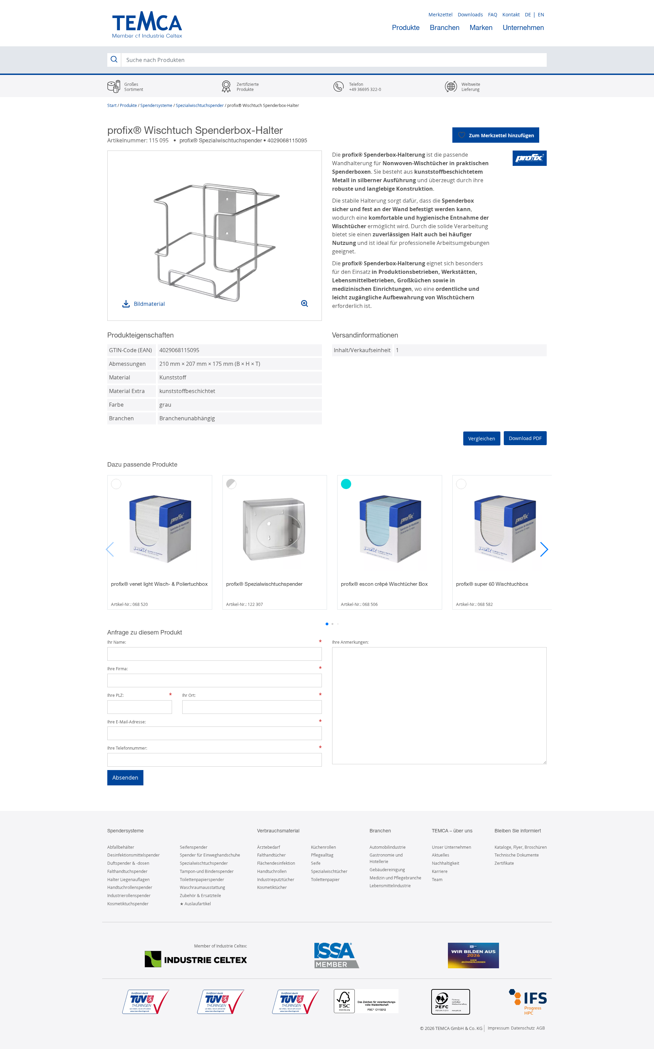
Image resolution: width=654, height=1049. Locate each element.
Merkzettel (441, 14)
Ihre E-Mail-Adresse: (126, 722)
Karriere (440, 871)
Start (111, 105)
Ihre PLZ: (115, 695)
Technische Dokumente (517, 855)
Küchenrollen (323, 847)
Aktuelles (440, 855)
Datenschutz (523, 1028)
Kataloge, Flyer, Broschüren (521, 847)
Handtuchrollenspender (129, 887)
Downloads (470, 14)
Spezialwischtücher (329, 871)
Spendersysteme (156, 105)
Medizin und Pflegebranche (395, 877)
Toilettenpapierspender (202, 879)
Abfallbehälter (120, 847)
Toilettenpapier (325, 879)
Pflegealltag (322, 855)
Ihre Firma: (117, 669)
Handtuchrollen (271, 871)
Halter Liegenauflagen (128, 879)
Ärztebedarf (268, 847)
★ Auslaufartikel (195, 903)
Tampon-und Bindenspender (207, 871)
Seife (316, 863)
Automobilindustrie (388, 847)
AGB (540, 1028)
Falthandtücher (271, 855)
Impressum (498, 1028)
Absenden (125, 777)
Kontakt (511, 14)
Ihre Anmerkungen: (350, 642)
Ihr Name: (116, 642)
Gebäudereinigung (387, 869)
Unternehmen (523, 27)
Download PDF (525, 438)
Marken (481, 27)
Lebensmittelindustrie (390, 885)
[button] (543, 549)
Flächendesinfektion (276, 863)
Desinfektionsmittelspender (133, 855)
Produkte (406, 27)
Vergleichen (481, 438)
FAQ (492, 14)
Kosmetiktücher (272, 887)
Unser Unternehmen (451, 847)
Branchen (445, 27)
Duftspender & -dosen (128, 863)
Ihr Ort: (189, 695)
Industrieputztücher (275, 879)
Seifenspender (193, 847)
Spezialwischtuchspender (200, 105)
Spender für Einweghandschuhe (210, 855)
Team (437, 879)
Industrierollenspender (129, 895)
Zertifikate (504, 863)
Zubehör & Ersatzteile (200, 895)
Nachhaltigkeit (445, 863)
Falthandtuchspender (127, 871)
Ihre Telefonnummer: (127, 748)
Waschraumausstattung (202, 887)
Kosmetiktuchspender (128, 903)
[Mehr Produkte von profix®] (530, 158)
